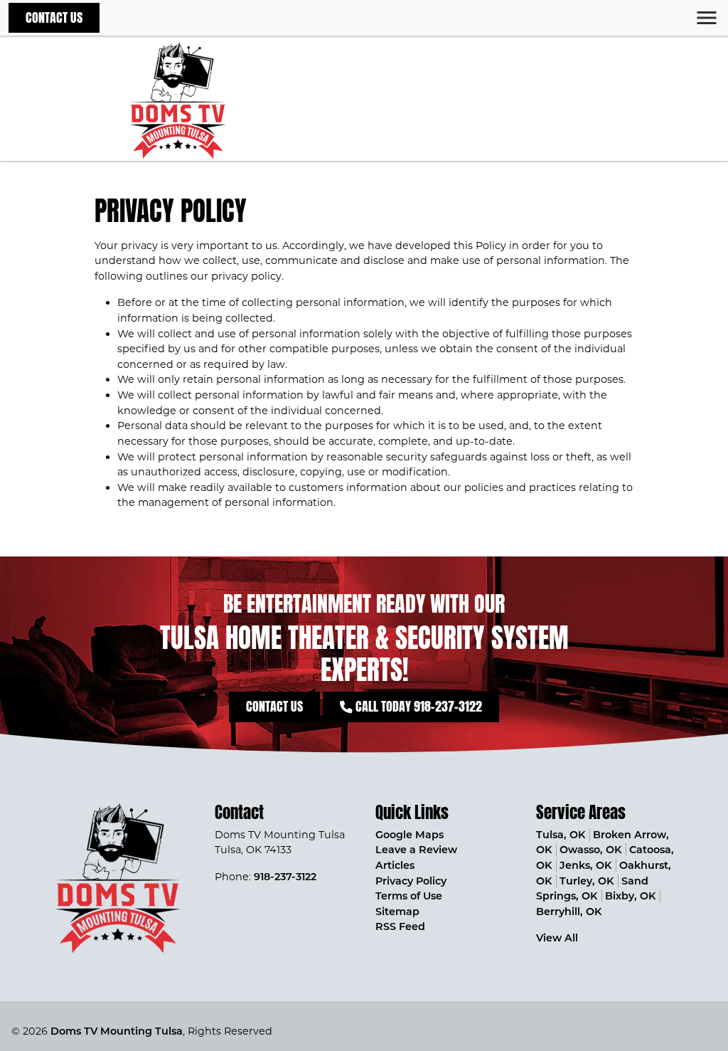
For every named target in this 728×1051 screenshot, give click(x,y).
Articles (394, 865)
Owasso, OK (590, 849)
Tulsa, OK (560, 834)
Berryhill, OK (568, 911)
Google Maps (409, 834)
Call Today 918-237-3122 (417, 706)
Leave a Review (416, 849)
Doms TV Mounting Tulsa (116, 1031)
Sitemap (397, 911)
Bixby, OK (630, 895)
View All (557, 937)
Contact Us (54, 17)
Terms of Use (408, 895)
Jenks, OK (585, 865)
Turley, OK (587, 881)
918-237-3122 (285, 876)
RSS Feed (400, 926)
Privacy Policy (410, 881)
